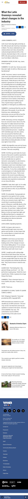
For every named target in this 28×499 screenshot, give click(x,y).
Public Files (5, 473)
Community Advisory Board (9, 447)
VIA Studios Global (7, 436)
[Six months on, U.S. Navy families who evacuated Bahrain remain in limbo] (6, 342)
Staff (4, 441)
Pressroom (5, 430)
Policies (5, 457)
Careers (5, 451)
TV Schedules (6, 463)
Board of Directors (7, 444)
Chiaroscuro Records (8, 435)
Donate (23, 2)
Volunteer (5, 454)
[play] (2, 497)
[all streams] (26, 497)
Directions (5, 460)
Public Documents (7, 438)
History (4, 470)
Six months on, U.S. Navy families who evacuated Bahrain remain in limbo (18, 341)
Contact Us (5, 426)
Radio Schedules (7, 467)
